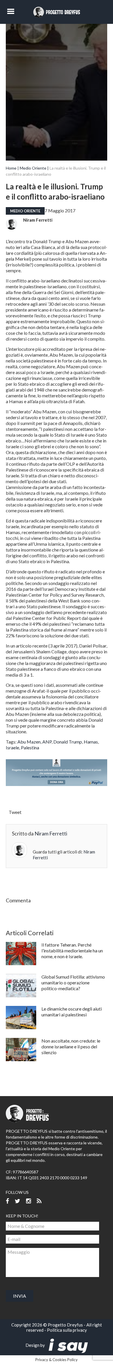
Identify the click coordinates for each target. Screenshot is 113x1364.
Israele (12, 747)
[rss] (39, 1201)
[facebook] (7, 1201)
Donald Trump (67, 741)
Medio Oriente (33, 168)
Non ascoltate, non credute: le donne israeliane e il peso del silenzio (70, 1046)
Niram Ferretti (37, 220)
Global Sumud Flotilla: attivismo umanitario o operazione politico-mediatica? (73, 982)
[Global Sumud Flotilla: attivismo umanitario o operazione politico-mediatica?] (21, 985)
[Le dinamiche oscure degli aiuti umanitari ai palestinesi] (21, 1017)
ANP (47, 741)
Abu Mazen (29, 741)
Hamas (91, 741)
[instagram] (28, 1201)
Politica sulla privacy (67, 1330)
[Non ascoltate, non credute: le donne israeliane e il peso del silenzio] (21, 1049)
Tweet (15, 812)
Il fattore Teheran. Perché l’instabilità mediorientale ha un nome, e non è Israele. (72, 950)
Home (11, 168)
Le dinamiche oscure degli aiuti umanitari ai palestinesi (71, 1011)
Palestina (30, 747)
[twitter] (17, 1201)
